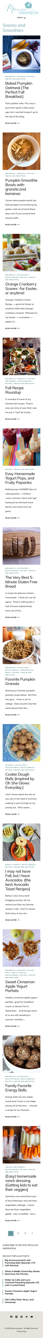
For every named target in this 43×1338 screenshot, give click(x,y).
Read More (12, 123)
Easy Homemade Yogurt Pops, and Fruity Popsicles (20, 478)
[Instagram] (16, 1317)
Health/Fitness (12, 767)
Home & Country (12, 864)
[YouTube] (31, 1317)
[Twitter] (26, 1317)
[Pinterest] (21, 1317)
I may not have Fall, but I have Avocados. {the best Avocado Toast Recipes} (18, 880)
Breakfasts (10, 76)
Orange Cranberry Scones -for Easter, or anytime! (21, 289)
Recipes (30, 76)
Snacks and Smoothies (15, 79)
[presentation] (21, 54)
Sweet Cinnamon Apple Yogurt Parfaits (20, 986)
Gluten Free (22, 275)
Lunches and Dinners (14, 1167)
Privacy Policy (21, 1331)
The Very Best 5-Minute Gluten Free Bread (21, 582)
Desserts (21, 76)
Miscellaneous (12, 277)
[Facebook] (11, 1317)
